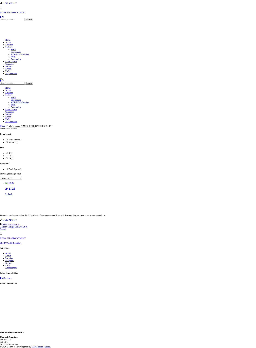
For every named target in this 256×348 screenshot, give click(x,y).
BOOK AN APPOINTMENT (13, 12)
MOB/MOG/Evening (20, 54)
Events (8, 69)
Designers (9, 260)
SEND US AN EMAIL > (11, 243)
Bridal (13, 49)
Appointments (11, 73)
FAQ (7, 71)
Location (9, 45)
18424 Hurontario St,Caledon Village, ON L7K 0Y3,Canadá (13, 226)
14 (11, 158)
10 (11, 156)
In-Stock (9, 47)
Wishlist (8, 66)
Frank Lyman (11, 61)
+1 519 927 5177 (9, 3)
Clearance (9, 64)
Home (8, 40)
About (8, 42)
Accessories (16, 59)
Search (29, 20)
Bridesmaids (16, 52)
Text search (5, 128)
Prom (13, 57)
